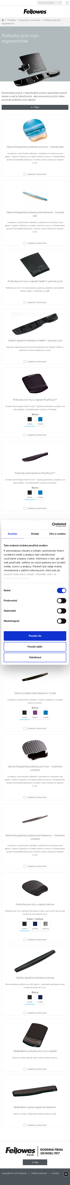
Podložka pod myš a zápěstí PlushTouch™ (35, 399)
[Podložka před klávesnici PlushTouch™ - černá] (35, 457)
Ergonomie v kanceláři (29, 20)
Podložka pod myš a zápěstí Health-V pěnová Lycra (35, 281)
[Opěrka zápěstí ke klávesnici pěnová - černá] (35, 962)
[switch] (61, 600)
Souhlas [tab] (12, 533)
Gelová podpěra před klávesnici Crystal (35, 693)
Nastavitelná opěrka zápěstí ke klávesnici (35, 1107)
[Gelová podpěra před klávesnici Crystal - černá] (35, 678)
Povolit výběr (35, 646)
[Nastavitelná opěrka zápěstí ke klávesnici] (35, 1092)
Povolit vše (35, 635)
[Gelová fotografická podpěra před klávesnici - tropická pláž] (35, 197)
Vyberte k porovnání (37, 174)
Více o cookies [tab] (57, 533)
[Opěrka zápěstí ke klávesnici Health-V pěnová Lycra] (35, 325)
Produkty (11, 20)
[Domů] (3, 20)
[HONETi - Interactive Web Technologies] (66, 1173)
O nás (35, 1162)
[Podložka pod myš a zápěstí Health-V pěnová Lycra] (35, 266)
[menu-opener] (67, 2)
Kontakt (55, 1173)
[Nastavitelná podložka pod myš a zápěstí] (35, 1035)
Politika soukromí (39, 1173)
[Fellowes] (35, 11)
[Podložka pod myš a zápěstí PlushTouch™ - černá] (35, 384)
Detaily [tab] (35, 533)
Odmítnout (35, 657)
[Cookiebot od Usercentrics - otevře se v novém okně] (52, 525)
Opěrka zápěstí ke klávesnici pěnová (35, 977)
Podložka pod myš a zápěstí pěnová (35, 904)
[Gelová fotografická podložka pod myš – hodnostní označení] (35, 751)
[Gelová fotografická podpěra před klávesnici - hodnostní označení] (35, 820)
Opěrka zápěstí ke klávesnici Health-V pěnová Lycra (35, 340)
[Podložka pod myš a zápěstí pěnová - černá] (35, 889)
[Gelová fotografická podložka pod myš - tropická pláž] (35, 131)
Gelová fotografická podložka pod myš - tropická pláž (35, 147)
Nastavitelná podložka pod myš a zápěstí (35, 1051)
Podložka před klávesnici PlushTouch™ (35, 473)
